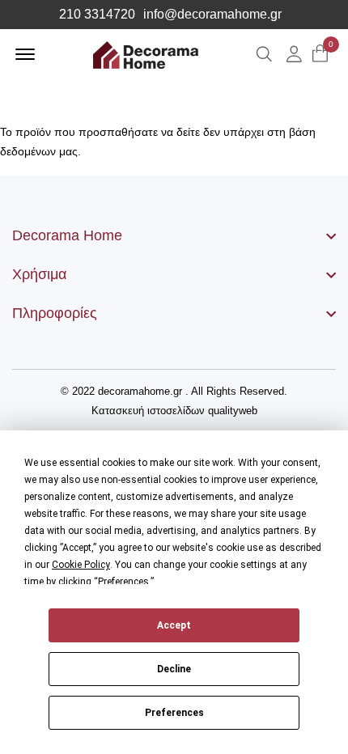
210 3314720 (97, 14)
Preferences (174, 712)
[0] (320, 54)
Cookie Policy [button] (81, 564)
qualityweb (232, 411)
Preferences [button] (123, 581)
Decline (174, 669)
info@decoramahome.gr (212, 14)
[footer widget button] (174, 235)
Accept (174, 625)
